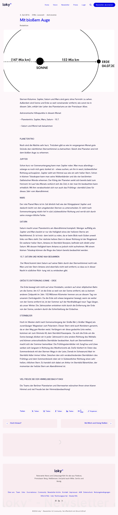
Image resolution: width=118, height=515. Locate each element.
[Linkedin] (59, 501)
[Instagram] (56, 501)
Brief (84, 511)
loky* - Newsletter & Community (50, 511)
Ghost (78, 511)
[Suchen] (90, 5)
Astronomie (51, 15)
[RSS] (62, 501)
